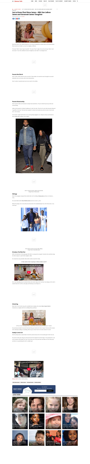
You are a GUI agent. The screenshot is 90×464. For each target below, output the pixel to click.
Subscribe (49, 390)
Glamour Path (18, 1)
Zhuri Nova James (16, 382)
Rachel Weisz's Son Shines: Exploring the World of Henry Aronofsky (19, 410)
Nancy (31, 411)
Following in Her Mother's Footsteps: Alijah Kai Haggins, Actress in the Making (36, 426)
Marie (14, 411)
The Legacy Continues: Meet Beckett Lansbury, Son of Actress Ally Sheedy (36, 410)
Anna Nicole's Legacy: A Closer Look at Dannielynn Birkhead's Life (52, 426)
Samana (23, 16)
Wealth (45, 1)
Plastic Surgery (59, 1)
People (74, 1)
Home (32, 1)
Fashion (40, 1)
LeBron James (23, 382)
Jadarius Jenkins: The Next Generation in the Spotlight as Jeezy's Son (52, 443)
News (36, 1)
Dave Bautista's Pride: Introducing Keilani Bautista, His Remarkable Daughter (20, 426)
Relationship (51, 1)
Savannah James (30, 382)
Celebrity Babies (67, 1)
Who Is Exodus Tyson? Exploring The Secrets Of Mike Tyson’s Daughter (69, 443)
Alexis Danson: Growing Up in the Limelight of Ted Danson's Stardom (70, 410)
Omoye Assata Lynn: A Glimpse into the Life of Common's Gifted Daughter (19, 443)
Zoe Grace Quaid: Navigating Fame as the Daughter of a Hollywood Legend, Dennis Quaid (53, 410)
